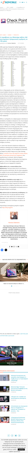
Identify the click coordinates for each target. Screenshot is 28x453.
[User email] (18, 246)
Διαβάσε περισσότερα (14, 451)
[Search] (26, 2)
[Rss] (19, 435)
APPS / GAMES (10, 7)
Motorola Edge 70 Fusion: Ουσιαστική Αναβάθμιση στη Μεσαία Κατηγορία (19, 388)
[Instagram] (14, 246)
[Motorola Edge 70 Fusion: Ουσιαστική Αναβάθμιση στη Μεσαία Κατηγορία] (4, 389)
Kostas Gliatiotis (12, 43)
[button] (1, 274)
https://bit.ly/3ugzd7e (7, 207)
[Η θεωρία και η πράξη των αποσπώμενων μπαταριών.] (4, 399)
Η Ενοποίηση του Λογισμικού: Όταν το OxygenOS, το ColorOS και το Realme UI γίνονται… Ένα (19, 408)
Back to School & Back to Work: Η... (14, 283)
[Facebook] (19, 2)
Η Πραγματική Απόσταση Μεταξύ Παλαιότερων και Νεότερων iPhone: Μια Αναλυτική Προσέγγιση (18, 420)
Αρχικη (1, 7)
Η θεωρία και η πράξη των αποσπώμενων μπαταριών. (18, 397)
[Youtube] (22, 2)
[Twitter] (16, 246)
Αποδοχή (21, 449)
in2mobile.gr (5, 242)
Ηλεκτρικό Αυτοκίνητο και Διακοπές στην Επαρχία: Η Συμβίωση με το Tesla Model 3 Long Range (19, 378)
